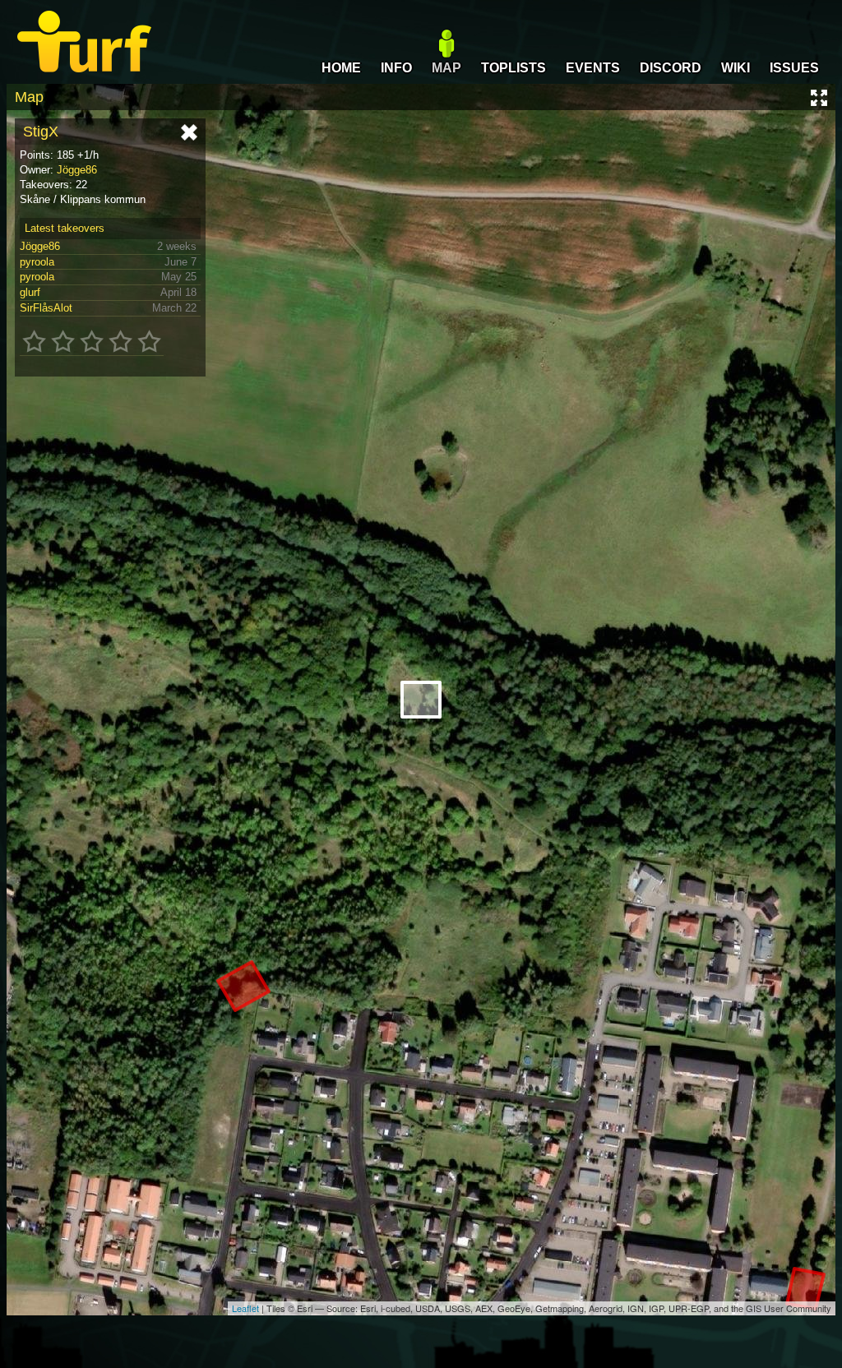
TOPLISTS (513, 68)
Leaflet (245, 1308)
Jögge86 (77, 170)
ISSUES (794, 68)
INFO (396, 68)
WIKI (735, 68)
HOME (341, 68)
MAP (446, 68)
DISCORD (670, 68)
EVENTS (593, 68)
